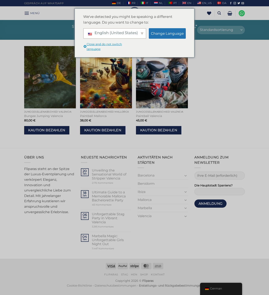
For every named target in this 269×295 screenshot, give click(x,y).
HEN (134, 274)
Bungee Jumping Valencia (43, 116)
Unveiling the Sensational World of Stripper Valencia (109, 174)
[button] (32, 13)
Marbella (145, 208)
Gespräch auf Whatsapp (44, 3)
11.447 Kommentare (111, 248)
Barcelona (146, 175)
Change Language (167, 33)
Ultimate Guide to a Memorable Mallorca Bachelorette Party (109, 196)
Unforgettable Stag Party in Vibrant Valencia (108, 218)
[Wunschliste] (209, 13)
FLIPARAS (111, 274)
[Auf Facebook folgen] (230, 3)
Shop (144, 274)
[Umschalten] (185, 175)
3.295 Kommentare (111, 226)
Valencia (145, 216)
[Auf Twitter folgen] (238, 3)
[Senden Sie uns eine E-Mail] (242, 3)
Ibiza (141, 192)
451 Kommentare (109, 204)
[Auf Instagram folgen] (234, 3)
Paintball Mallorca (93, 116)
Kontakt (158, 274)
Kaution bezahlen (46, 130)
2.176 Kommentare (109, 183)
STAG (124, 274)
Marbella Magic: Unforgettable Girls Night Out (108, 240)
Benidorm (146, 184)
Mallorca (145, 200)
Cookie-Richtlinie (79, 285)
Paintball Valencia (149, 116)
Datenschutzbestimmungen (115, 285)
